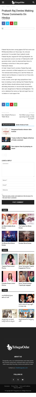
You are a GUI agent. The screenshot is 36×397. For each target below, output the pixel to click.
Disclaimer (7, 386)
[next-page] (6, 155)
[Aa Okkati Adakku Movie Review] (9, 219)
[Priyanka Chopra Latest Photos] (9, 276)
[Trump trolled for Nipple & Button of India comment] (6, 139)
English (8, 6)
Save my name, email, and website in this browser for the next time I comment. (17, 196)
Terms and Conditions (25, 386)
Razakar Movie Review (25, 243)
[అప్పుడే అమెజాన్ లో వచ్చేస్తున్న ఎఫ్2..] (26, 313)
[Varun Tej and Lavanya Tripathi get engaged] (26, 276)
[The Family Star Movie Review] (26, 219)
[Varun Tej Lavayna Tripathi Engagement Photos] (26, 259)
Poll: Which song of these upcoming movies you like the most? (26, 116)
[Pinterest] (11, 23)
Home (3, 6)
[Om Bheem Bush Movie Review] (9, 236)
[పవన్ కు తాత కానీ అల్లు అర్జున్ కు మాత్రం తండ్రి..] (26, 298)
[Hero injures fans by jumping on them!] (6, 147)
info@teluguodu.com (21, 368)
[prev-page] (3, 155)
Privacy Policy (14, 386)
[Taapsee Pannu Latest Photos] (9, 259)
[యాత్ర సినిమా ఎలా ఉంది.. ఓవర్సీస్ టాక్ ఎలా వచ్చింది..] (9, 313)
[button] (3, 2)
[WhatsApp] (15, 23)
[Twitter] (7, 23)
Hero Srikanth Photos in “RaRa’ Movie (9, 116)
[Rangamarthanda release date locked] (6, 131)
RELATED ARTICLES (8, 125)
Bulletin (13, 6)
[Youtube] (22, 380)
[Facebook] (3, 23)
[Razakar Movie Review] (26, 236)
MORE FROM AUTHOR (22, 125)
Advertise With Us (18, 387)
